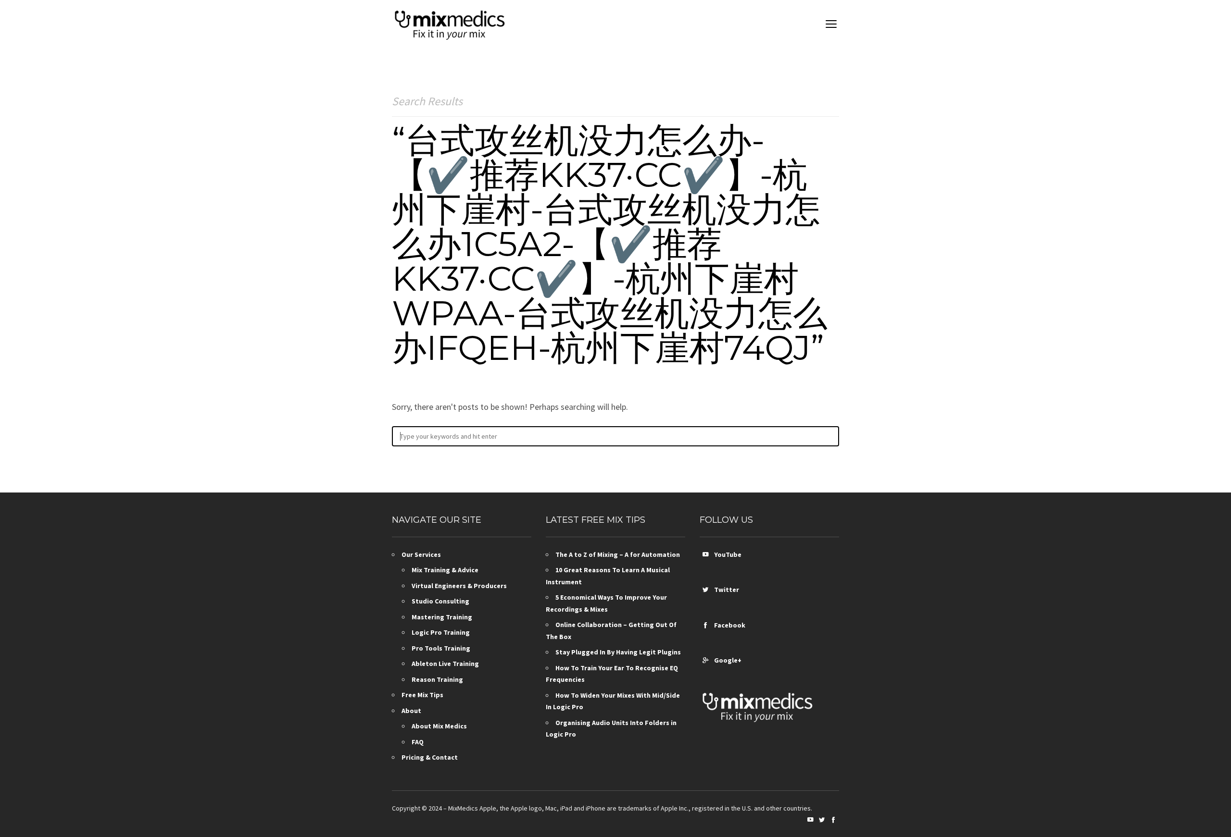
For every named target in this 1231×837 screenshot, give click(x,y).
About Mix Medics (439, 726)
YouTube (726, 554)
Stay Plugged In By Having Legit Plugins (618, 652)
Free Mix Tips (422, 694)
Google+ (726, 660)
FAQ (418, 742)
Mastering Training (442, 617)
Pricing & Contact (430, 757)
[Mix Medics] (449, 24)
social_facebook (705, 625)
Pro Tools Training (441, 648)
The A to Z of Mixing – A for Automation (617, 554)
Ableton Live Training (445, 663)
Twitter (725, 589)
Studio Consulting (440, 601)
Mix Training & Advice (445, 570)
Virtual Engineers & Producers (459, 585)
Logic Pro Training (441, 632)
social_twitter (705, 589)
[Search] (827, 436)
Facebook (728, 625)
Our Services (421, 554)
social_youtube (705, 554)
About (411, 710)
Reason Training (437, 679)
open (831, 24)
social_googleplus (705, 660)
